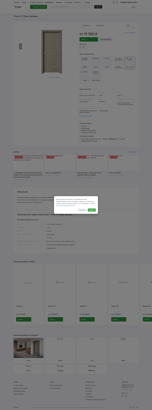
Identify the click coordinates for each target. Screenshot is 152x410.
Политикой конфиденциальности (65, 205)
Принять (91, 210)
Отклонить (82, 210)
